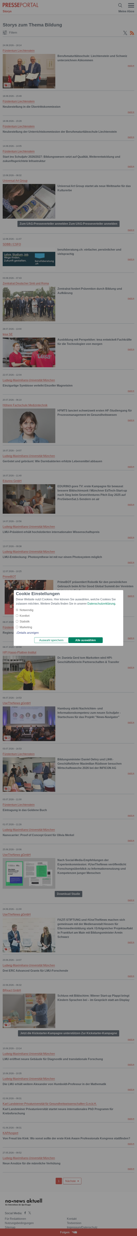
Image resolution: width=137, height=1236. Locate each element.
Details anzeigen (28, 632)
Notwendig (26, 610)
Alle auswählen (85, 640)
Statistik (25, 621)
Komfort (24, 615)
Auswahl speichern (51, 640)
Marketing (26, 627)
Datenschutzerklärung (101, 603)
